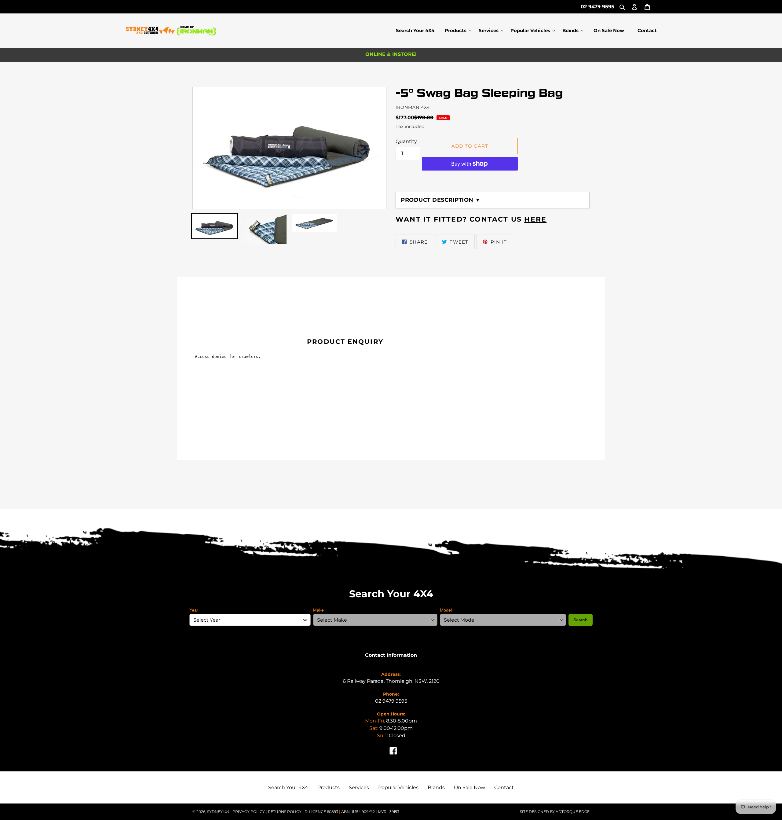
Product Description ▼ (441, 200)
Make (318, 610)
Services (359, 787)
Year (193, 610)
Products (328, 787)
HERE (535, 219)
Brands (436, 787)
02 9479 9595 (597, 6)
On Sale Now (469, 787)
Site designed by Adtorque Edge (555, 811)
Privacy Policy (249, 811)
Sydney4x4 (218, 811)
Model (446, 610)
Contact (504, 787)
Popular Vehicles (398, 787)
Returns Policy (285, 811)
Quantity (406, 141)
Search (580, 619)
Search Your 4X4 (288, 787)
